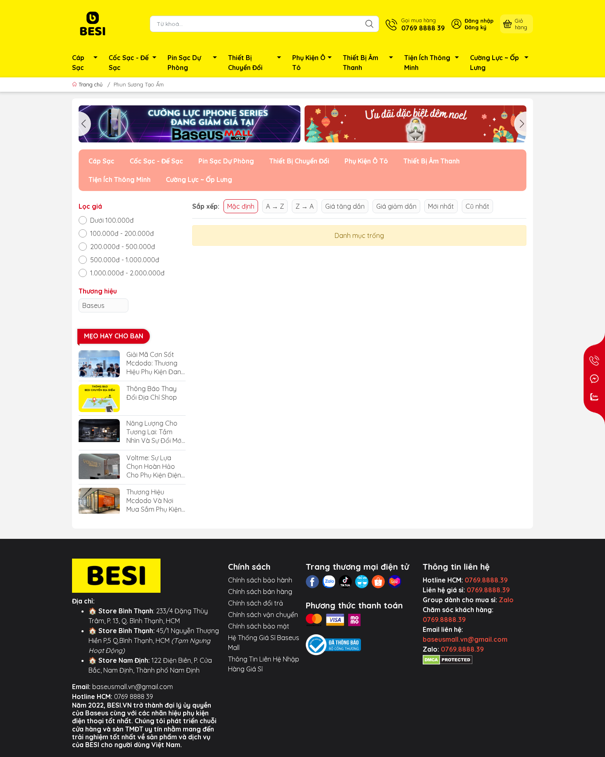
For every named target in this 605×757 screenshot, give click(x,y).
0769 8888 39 (133, 696)
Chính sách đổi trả (255, 603)
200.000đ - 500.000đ (122, 246)
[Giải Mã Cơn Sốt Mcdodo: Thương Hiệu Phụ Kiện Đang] (99, 364)
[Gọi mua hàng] (594, 360)
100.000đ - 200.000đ (122, 233)
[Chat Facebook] (594, 378)
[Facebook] (312, 581)
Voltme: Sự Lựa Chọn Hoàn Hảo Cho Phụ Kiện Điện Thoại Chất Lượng (153, 467)
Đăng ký (475, 27)
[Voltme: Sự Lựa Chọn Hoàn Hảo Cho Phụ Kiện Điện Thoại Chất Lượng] (99, 467)
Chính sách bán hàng (260, 591)
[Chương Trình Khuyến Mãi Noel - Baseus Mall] (415, 123)
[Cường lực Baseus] (189, 123)
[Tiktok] (345, 581)
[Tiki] (361, 581)
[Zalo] (328, 581)
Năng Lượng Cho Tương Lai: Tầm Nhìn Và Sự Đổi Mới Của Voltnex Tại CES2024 (154, 432)
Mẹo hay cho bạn (113, 336)
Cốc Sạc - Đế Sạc (129, 63)
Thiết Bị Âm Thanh (360, 63)
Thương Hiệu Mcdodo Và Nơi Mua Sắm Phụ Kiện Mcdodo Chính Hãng (154, 501)
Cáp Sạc (78, 63)
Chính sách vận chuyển (263, 614)
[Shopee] (378, 581)
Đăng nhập (479, 20)
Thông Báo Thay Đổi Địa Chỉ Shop (151, 392)
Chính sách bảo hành (260, 580)
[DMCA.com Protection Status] (447, 659)
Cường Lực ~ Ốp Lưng (494, 63)
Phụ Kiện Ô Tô (309, 63)
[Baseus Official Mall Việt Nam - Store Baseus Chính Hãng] (92, 23)
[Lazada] (394, 581)
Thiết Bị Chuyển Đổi (245, 63)
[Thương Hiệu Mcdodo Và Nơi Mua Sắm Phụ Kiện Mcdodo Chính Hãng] (99, 501)
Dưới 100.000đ (112, 220)
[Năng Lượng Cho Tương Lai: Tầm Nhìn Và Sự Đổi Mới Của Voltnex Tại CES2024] (99, 433)
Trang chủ (90, 84)
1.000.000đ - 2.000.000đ (127, 273)
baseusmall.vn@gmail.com (132, 686)
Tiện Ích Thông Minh (427, 63)
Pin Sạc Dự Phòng (184, 63)
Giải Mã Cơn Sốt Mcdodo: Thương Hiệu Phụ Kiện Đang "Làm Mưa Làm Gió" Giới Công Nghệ (155, 363)
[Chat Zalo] (594, 396)
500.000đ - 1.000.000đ (124, 260)
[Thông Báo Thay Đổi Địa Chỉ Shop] (99, 398)
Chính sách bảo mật (258, 626)
